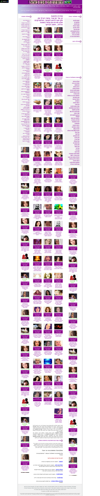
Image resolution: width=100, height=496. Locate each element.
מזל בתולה (76, 141)
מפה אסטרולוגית (75, 106)
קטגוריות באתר (73, 488)
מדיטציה (77, 104)
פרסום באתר (53, 488)
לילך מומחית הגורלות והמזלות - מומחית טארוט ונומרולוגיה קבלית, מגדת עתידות (58, 94)
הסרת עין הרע (76, 7)
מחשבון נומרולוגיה (74, 162)
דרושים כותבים (48, 488)
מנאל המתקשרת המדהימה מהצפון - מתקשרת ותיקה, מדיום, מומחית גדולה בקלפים (37, 319)
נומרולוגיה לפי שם (74, 111)
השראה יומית (57, 489)
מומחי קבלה (55, 6)
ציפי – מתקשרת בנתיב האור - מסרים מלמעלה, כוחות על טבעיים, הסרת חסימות (48, 388)
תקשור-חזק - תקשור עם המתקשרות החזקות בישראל (58, 335)
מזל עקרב (76, 144)
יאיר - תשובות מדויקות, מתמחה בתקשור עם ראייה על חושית (48, 215)
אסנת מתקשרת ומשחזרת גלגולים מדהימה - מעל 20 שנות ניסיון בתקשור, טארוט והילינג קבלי (58, 285)
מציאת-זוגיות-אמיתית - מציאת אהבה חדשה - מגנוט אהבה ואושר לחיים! (58, 79)
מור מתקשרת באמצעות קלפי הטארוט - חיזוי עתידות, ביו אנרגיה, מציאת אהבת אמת (58, 40)
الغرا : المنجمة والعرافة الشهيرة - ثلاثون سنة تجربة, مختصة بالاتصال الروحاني (37, 404)
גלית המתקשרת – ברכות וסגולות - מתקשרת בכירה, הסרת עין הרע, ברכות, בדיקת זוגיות (58, 129)
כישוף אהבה (76, 102)
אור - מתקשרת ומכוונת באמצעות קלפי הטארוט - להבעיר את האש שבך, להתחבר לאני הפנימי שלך (48, 336)
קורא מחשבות (75, 121)
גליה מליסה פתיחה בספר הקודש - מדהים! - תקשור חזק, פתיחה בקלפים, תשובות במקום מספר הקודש (37, 268)
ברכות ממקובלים (75, 31)
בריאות (59, 10)
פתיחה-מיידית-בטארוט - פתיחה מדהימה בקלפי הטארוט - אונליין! (48, 79)
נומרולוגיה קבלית (74, 164)
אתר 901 (43, 489)
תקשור (67, 6)
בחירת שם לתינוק (74, 92)
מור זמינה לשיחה (58, 33)
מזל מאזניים (76, 143)
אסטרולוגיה (73, 6)
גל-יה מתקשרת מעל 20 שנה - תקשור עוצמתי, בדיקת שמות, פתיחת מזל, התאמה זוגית (58, 353)
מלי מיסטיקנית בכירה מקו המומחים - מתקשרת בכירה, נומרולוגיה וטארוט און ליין (48, 319)
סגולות (46, 489)
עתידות (78, 12)
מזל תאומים (76, 135)
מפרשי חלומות (75, 32)
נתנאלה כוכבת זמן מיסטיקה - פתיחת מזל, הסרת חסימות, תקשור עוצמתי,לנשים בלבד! (37, 302)
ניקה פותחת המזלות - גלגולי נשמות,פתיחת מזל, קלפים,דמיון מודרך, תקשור (37, 388)
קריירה (23, 10)
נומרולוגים (76, 24)
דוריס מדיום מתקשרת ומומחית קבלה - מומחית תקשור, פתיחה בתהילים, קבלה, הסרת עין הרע (58, 251)
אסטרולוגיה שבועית (74, 153)
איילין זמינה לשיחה (58, 51)
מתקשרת (77, 123)
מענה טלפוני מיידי (37, 489)
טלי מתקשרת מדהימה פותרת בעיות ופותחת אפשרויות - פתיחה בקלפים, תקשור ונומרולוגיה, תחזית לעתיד (48, 199)
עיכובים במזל (48, 10)
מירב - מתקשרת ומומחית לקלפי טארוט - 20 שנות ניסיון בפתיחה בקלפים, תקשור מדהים (37, 76)
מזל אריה (77, 139)
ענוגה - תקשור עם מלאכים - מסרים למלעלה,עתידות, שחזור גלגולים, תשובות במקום (37, 198)
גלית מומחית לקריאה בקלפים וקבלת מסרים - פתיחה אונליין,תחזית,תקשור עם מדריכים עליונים (58, 216)
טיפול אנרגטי (76, 99)
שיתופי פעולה (34, 488)
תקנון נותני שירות (31, 486)
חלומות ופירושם (75, 118)
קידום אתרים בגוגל (40, 488)
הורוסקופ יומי (60, 486)
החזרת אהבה (34, 10)
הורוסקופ (77, 85)
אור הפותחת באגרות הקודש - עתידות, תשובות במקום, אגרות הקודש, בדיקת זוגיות (58, 198)
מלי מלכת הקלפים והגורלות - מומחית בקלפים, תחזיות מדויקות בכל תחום (47, 251)
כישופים (77, 100)
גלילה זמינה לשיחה (47, 51)
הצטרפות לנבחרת (27, 488)
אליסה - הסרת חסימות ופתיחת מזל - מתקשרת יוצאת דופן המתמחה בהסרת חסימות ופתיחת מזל (58, 146)
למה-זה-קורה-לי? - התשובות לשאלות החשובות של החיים (47, 403)
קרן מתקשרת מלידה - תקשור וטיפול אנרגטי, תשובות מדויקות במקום (48, 302)
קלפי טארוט (48, 6)
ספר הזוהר (76, 113)
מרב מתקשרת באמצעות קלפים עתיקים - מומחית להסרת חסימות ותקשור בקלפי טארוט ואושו (37, 181)
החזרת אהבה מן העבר (73, 157)
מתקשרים (76, 22)
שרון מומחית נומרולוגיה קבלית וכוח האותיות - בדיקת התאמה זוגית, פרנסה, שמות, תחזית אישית (37, 59)
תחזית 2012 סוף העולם (73, 130)
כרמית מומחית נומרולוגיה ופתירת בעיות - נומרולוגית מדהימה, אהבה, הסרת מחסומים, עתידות (58, 319)
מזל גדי (77, 148)
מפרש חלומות (75, 109)
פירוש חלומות (26, 6)
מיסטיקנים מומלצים (74, 108)
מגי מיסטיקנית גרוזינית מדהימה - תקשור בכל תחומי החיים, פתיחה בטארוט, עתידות (37, 336)
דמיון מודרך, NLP (75, 155)
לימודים (28, 10)
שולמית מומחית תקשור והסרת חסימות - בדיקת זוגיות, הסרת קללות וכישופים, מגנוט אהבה (48, 129)
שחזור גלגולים (75, 127)
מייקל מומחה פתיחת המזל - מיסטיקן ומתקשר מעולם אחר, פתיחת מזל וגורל (37, 285)
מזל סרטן (76, 137)
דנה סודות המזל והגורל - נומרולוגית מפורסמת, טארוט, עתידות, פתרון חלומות (48, 146)
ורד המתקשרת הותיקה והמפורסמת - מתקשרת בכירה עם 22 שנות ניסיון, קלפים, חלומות (37, 163)
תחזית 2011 (76, 128)
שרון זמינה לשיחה (37, 51)
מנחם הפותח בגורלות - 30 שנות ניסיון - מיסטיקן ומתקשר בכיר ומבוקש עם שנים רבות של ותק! (58, 111)
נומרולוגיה (62, 6)
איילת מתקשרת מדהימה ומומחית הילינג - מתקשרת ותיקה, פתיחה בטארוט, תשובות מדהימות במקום (37, 354)
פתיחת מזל (41, 6)
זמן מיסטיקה (76, 97)
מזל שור (77, 134)
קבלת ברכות (34, 6)
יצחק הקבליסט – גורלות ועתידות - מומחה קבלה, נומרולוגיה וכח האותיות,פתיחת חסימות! (58, 234)
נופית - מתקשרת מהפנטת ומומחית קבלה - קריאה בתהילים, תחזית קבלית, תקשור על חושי (37, 251)
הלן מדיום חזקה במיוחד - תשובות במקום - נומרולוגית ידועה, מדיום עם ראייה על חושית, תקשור (48, 233)
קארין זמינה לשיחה (47, 33)
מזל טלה (77, 132)
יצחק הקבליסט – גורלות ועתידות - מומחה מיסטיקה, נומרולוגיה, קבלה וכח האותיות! (37, 216)
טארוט (56, 486)
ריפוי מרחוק (76, 86)
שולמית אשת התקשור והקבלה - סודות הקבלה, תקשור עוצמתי (58, 267)
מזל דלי (77, 150)
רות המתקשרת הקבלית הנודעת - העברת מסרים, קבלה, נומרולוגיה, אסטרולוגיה (48, 163)
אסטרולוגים (76, 20)
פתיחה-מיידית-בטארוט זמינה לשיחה (47, 70)
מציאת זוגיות (65, 10)
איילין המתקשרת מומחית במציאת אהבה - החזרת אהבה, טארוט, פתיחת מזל (58, 58)
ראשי (79, 6)
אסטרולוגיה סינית (74, 90)
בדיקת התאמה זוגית (75, 10)
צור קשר (25, 486)
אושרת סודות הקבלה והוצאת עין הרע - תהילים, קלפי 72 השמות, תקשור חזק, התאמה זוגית (58, 302)
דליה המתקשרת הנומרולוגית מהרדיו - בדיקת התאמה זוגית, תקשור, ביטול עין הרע (48, 268)
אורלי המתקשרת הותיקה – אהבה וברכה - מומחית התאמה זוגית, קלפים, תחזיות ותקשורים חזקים (37, 371)
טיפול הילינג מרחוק (74, 158)
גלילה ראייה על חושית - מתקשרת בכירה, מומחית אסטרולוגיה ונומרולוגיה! (48, 58)
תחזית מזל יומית (52, 489)
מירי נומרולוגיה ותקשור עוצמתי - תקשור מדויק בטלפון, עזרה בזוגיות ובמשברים (58, 404)
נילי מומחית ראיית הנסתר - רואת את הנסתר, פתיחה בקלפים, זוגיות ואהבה (58, 180)
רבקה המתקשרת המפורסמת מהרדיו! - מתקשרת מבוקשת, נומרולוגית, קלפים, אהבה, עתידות (48, 95)
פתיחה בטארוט (75, 120)
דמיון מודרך (76, 93)
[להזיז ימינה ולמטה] (1, 1)
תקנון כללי (37, 486)
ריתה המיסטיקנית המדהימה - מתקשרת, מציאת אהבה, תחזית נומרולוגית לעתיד (48, 353)
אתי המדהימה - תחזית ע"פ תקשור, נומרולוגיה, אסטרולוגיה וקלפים (37, 233)
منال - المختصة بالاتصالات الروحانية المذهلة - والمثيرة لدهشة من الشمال (58, 421)
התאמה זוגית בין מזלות (73, 95)
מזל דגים (77, 151)
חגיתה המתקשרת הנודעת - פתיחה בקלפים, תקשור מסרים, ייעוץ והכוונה (37, 129)
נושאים (40, 486)
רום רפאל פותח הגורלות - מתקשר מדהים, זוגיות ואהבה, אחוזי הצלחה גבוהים (58, 163)
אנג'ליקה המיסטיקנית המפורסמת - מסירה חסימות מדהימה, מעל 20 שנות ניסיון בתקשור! (37, 94)
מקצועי (68, 488)
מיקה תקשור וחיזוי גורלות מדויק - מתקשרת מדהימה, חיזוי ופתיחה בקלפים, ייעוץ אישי (37, 40)
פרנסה (55, 10)
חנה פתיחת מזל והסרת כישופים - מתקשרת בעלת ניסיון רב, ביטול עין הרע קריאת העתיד (58, 371)
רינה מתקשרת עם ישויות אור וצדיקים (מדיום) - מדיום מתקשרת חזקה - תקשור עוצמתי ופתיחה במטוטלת (48, 112)
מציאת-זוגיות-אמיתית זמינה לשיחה (58, 70)
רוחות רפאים (76, 125)
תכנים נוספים (63, 488)
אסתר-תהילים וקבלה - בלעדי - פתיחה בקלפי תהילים (37, 110)
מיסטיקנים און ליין (74, 36)
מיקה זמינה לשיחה (36, 33)
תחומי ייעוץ (45, 486)
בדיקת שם (41, 10)
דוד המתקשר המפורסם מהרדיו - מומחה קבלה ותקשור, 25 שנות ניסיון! (48, 180)
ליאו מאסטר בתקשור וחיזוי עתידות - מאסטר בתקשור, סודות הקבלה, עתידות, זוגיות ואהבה (37, 146)
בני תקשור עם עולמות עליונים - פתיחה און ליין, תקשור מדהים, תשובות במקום (48, 371)
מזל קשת (77, 146)
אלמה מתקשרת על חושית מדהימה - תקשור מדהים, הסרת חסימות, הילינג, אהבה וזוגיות (48, 285)
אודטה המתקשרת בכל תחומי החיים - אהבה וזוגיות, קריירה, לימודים (58, 387)
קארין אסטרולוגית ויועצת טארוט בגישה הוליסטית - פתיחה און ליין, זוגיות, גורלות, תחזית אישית (48, 40)
